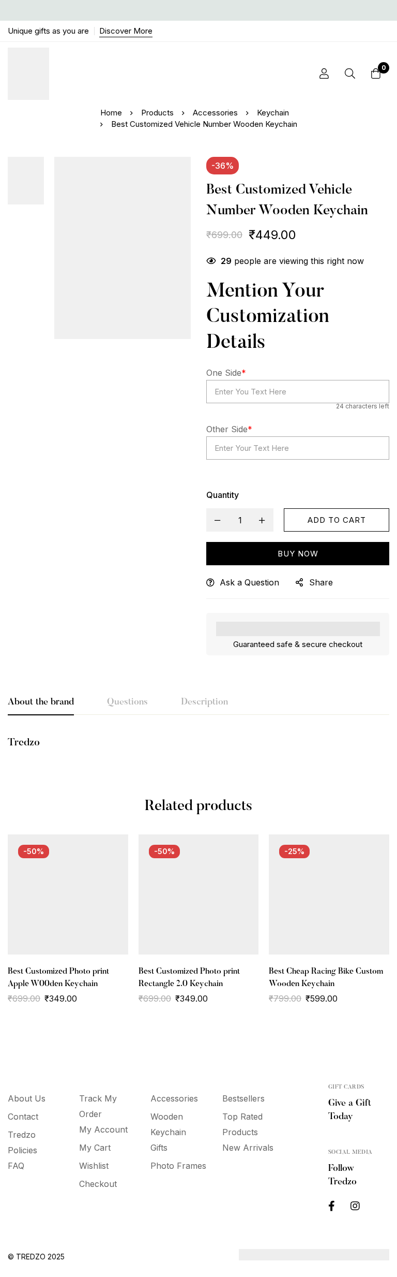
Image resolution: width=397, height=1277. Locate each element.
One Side (226, 373)
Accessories (215, 113)
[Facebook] (331, 1206)
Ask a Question (249, 582)
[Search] (350, 73)
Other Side (229, 429)
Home (111, 113)
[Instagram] (355, 1206)
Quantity (222, 495)
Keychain (273, 113)
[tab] (41, 703)
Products (157, 113)
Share (321, 582)
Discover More (125, 31)
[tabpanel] (198, 748)
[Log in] (324, 73)
